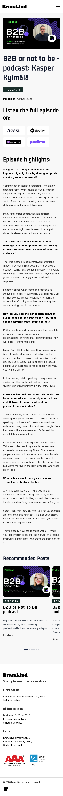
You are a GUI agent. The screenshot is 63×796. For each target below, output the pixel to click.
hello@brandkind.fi (13, 700)
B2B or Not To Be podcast (20, 609)
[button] (26, 649)
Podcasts (13, 89)
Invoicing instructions (14, 718)
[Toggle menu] (58, 7)
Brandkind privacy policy (16, 737)
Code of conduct (12, 745)
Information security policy (17, 741)
